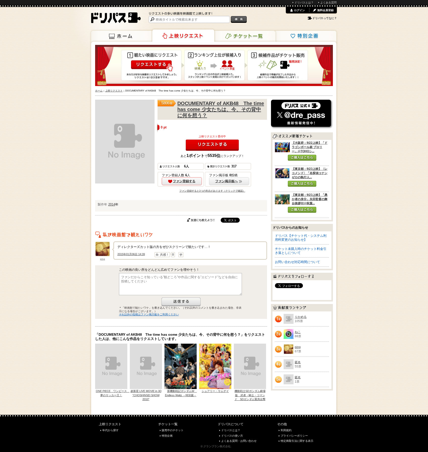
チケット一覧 (244, 36)
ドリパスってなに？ (324, 18)
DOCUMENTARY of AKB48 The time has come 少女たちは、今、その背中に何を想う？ (220, 109)
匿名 (298, 362)
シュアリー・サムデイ (215, 391)
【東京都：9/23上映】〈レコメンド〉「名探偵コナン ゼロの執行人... (309, 173)
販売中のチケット (173, 430)
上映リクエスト (183, 36)
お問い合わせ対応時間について (297, 262)
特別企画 (305, 36)
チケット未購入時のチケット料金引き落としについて (300, 251)
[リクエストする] (212, 145)
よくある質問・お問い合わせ (239, 440)
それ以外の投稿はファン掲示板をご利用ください (149, 314)
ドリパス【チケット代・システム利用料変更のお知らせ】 (300, 237)
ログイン (299, 10)
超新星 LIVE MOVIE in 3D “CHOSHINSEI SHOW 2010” (146, 395)
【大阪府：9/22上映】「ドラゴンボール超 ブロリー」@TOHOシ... (309, 147)
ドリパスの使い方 (232, 435)
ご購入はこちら (302, 158)
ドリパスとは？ (304, 2)
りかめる (301, 317)
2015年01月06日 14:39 (131, 254)
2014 (111, 204)
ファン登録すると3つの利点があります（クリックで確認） (212, 190)
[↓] (180, 254)
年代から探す (110, 430)
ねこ (298, 332)
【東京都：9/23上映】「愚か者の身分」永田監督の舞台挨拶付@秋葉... (309, 199)
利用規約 (286, 430)
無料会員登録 (325, 10)
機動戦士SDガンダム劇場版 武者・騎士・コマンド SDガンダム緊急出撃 (250, 395)
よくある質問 (328, 2)
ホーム (122, 36)
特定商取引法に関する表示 (297, 440)
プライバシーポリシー (294, 435)
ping (102, 259)
